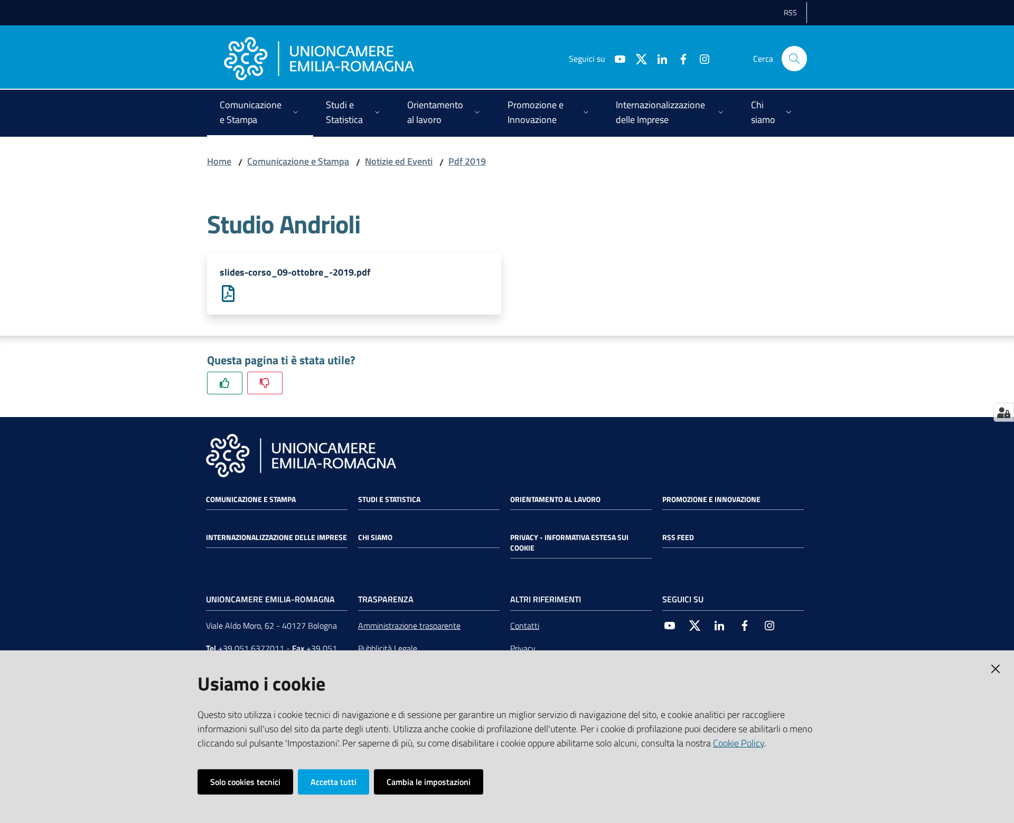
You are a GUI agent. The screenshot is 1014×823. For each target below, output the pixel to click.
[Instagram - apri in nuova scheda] (700, 58)
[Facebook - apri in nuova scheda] (679, 58)
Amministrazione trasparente (409, 625)
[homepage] (319, 58)
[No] (265, 383)
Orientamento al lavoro (555, 499)
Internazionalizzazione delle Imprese (276, 537)
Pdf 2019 (467, 161)
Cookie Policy (738, 743)
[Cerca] (794, 58)
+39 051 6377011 (251, 648)
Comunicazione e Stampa (298, 161)
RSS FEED (678, 537)
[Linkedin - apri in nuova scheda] (658, 58)
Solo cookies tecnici (245, 781)
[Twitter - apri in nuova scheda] (636, 58)
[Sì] (224, 383)
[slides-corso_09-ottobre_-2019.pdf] (228, 293)
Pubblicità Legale (387, 648)
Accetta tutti (333, 781)
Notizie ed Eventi (399, 161)
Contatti (524, 625)
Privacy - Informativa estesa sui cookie (569, 542)
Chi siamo (375, 537)
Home (219, 161)
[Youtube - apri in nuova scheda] (615, 58)
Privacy (523, 648)
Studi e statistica (389, 499)
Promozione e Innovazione (711, 499)
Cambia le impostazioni (429, 781)
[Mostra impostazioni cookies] (1003, 412)
